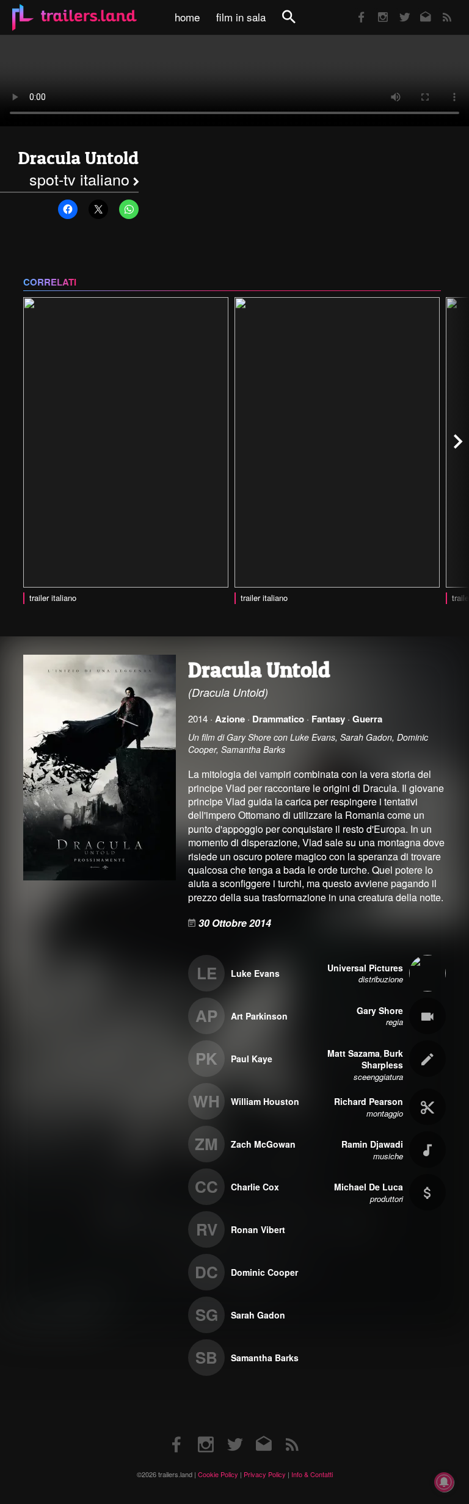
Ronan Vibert (258, 1229)
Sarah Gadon (258, 1315)
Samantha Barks (265, 1357)
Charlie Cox (255, 1187)
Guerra (367, 718)
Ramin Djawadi (372, 1144)
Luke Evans (255, 973)
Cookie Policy (218, 1474)
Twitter (235, 1432)
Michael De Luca (368, 1187)
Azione (230, 718)
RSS (292, 1432)
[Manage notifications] (444, 1482)
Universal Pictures (365, 968)
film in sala (241, 17)
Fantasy (328, 718)
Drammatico (278, 718)
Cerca (297, 23)
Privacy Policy (265, 1474)
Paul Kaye (251, 1058)
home (187, 17)
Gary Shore (380, 1010)
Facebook (177, 1432)
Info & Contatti (312, 1474)
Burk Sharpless (382, 1059)
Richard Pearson (368, 1101)
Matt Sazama (353, 1053)
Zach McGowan (263, 1144)
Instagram (206, 1432)
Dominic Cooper (264, 1272)
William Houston (265, 1101)
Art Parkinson (259, 1016)
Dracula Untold (78, 157)
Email (263, 1432)
